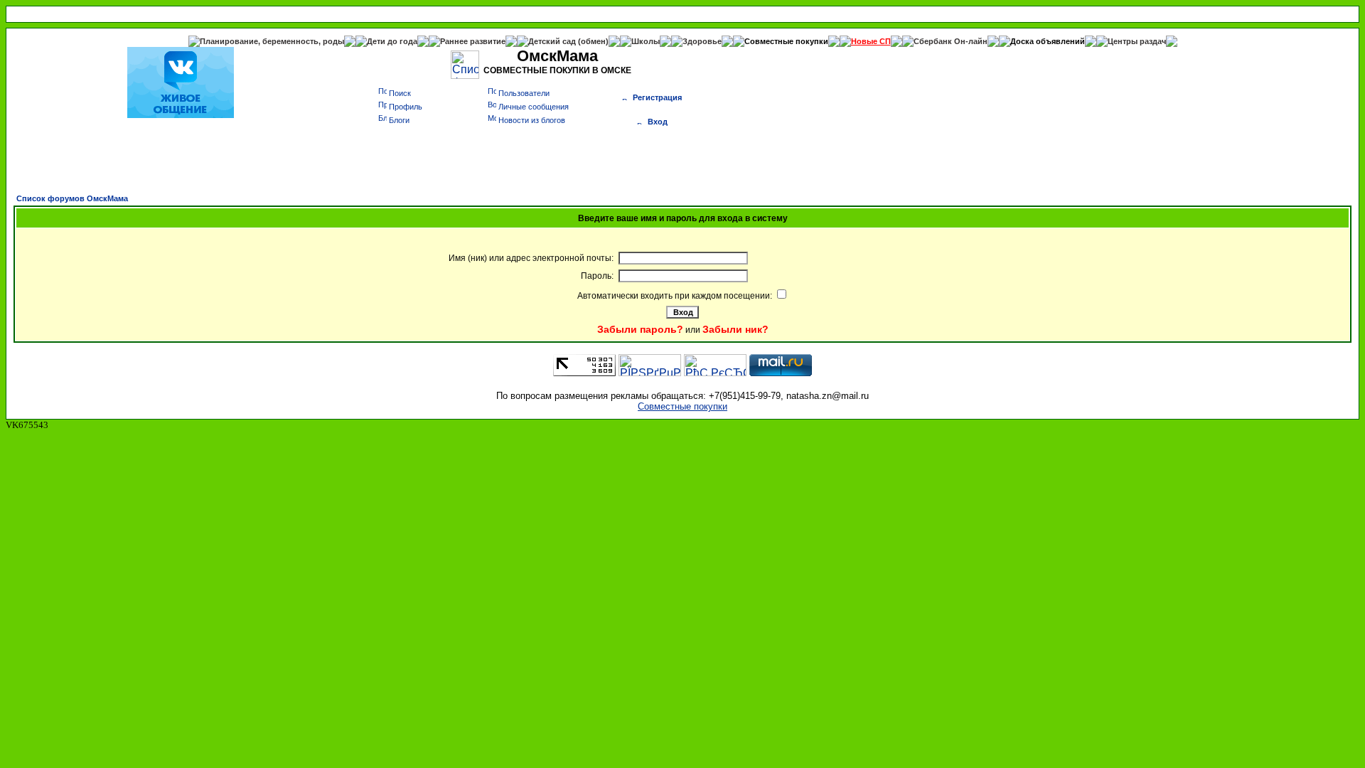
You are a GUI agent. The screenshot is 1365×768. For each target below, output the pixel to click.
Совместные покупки (786, 41)
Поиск (400, 93)
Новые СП (871, 41)
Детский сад (553, 41)
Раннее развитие (472, 41)
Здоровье (702, 41)
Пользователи (524, 93)
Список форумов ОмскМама (72, 198)
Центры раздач (1137, 41)
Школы (645, 41)
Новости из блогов (531, 120)
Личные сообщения (533, 106)
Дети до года (392, 41)
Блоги (399, 120)
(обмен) (593, 41)
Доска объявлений (1047, 41)
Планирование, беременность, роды (272, 41)
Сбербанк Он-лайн (950, 41)
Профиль (405, 106)
